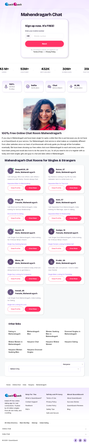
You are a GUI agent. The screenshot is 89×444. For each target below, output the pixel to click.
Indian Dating (44, 423)
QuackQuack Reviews (75, 405)
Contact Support (31, 402)
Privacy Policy (51, 52)
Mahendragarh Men (33, 332)
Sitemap (34, 423)
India (24, 385)
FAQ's (27, 409)
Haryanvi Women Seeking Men (15, 351)
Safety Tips (50, 409)
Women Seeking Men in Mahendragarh (52, 333)
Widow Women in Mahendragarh (15, 343)
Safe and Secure (52, 413)
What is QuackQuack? (33, 398)
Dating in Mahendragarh (14, 332)
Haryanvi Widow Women (52, 343)
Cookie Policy (51, 405)
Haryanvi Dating (71, 342)
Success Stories (73, 402)
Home (8, 385)
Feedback (29, 405)
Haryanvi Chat (33, 342)
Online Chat (17, 385)
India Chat (6, 434)
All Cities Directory (11, 423)
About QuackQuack (74, 398)
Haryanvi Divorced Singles (34, 351)
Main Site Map (24, 423)
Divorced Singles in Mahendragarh (72, 332)
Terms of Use (38, 52)
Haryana (31, 385)
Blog (68, 409)
